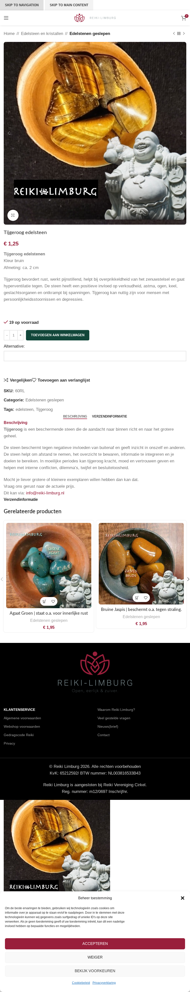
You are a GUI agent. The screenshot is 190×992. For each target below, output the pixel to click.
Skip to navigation (22, 5)
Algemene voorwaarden (22, 718)
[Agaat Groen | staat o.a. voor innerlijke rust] (48, 565)
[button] (182, 898)
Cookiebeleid (81, 983)
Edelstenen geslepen (90, 33)
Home (9, 33)
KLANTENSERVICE (19, 710)
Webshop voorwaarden (22, 726)
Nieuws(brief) (107, 726)
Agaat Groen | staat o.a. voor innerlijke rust (49, 613)
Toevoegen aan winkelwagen (57, 335)
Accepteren (95, 943)
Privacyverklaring (104, 983)
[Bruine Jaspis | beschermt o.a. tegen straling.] (141, 564)
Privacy (9, 743)
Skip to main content (69, 5)
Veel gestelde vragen (113, 718)
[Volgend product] (183, 33)
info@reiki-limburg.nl (45, 493)
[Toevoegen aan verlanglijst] (53, 601)
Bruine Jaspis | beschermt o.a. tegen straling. (141, 609)
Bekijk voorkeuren (95, 971)
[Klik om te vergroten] (13, 215)
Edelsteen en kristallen (42, 33)
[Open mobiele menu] (6, 18)
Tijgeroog (44, 409)
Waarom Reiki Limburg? (116, 710)
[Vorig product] (173, 33)
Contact (103, 735)
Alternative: (14, 346)
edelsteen (24, 409)
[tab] (75, 416)
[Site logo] (95, 17)
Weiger (95, 957)
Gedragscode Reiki (19, 735)
